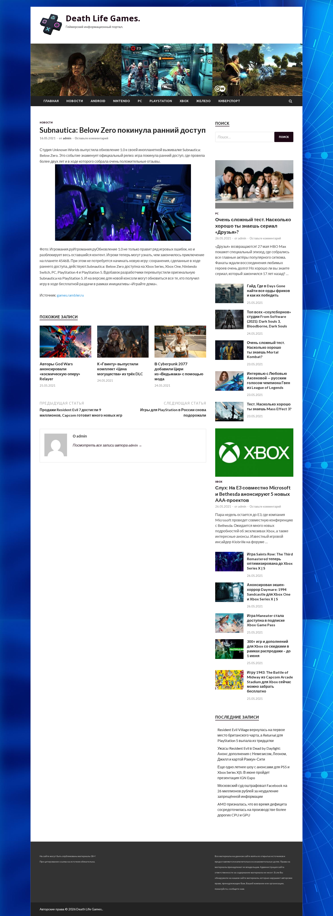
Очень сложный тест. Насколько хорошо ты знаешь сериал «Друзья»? (253, 225)
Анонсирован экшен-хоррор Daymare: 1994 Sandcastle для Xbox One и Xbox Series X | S (268, 591)
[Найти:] (254, 137)
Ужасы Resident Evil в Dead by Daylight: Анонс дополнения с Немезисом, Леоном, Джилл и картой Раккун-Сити (252, 753)
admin (67, 138)
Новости (74, 101)
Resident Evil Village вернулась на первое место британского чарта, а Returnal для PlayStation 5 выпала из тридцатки (251, 735)
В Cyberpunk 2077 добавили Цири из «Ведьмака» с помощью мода (178, 371)
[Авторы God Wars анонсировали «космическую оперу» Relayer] (65, 358)
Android (98, 101)
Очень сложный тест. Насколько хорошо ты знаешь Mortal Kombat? (266, 349)
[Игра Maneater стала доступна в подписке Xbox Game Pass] (229, 631)
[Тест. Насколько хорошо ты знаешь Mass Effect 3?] (229, 420)
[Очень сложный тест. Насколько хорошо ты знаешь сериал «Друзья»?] (254, 209)
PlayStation (161, 101)
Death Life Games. (103, 18)
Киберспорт (229, 101)
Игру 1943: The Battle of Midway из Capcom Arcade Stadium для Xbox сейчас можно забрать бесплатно (270, 681)
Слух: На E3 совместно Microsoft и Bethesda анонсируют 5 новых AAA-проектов (253, 494)
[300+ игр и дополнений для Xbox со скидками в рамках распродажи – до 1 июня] (229, 657)
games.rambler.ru (70, 295)
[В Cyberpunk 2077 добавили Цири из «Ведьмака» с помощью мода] (180, 358)
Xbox (184, 101)
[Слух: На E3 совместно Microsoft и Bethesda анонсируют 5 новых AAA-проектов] (254, 477)
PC (140, 101)
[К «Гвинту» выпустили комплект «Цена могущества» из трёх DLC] (123, 358)
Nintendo (121, 101)
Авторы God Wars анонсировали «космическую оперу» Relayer (60, 371)
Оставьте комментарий (91, 138)
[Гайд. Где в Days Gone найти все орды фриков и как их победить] (229, 302)
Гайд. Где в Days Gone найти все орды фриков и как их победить (268, 290)
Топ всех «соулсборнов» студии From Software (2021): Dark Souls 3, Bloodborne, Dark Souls (269, 319)
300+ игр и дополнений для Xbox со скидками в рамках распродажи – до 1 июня (269, 648)
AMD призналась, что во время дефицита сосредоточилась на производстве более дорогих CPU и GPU (252, 809)
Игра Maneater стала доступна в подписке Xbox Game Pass (266, 620)
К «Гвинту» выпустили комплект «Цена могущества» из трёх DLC (120, 368)
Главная (51, 101)
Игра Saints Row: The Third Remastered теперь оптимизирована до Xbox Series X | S (270, 561)
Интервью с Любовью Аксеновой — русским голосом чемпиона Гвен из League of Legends (268, 380)
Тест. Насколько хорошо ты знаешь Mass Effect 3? (269, 406)
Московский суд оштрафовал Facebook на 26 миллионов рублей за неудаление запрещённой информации (252, 790)
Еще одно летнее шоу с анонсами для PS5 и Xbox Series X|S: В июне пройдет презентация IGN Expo (253, 772)
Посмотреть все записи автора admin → (107, 445)
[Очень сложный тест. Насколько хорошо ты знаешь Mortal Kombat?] (229, 358)
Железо (203, 101)
